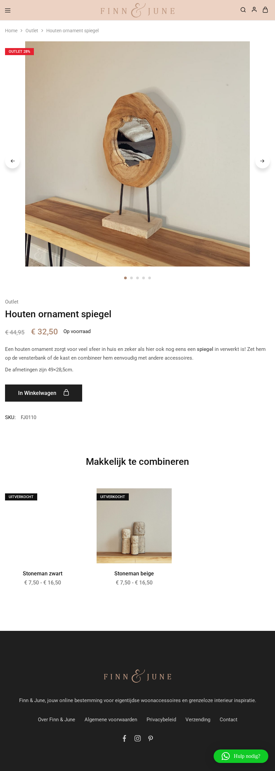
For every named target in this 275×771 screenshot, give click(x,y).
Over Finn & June (56, 720)
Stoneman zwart (42, 573)
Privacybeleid (161, 720)
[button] (241, 756)
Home (11, 30)
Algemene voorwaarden (111, 720)
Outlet (31, 30)
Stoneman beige (134, 573)
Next (262, 161)
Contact (228, 720)
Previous (12, 161)
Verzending (197, 720)
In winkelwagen (38, 393)
